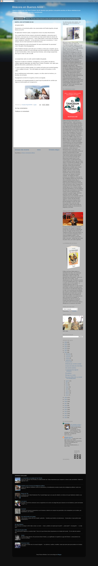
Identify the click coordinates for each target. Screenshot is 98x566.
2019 (65, 399)
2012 (65, 413)
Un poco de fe (68, 361)
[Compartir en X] (45, 105)
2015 (65, 407)
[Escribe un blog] (44, 105)
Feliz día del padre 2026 (21, 529)
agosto (67, 381)
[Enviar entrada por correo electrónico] (40, 104)
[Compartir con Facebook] (47, 105)
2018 (65, 401)
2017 (65, 403)
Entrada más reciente (22, 150)
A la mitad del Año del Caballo (28, 516)
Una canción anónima (70, 367)
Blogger (59, 554)
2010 (65, 417)
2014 (65, 409)
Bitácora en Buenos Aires (27, 7)
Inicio (39, 150)
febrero (68, 393)
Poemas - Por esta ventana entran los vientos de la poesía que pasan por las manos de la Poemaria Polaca (52, 18)
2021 (65, 352)
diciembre (68, 354)
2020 (65, 397)
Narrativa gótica (68, 438)
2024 (65, 346)
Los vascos (24, 501)
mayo (67, 387)
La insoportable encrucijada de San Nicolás (31, 478)
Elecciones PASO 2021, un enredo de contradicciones (73, 378)
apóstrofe (66, 423)
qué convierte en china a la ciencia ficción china (75, 425)
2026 (65, 342)
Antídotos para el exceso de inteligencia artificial (32, 485)
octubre (68, 358)
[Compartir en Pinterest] (48, 105)
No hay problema (19, 524)
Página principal (19, 18)
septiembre (68, 360)
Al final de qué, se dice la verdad (73, 363)
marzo (67, 391)
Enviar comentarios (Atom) (28, 152)
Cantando (23, 509)
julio (67, 382)
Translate (74, 311)
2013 (65, 411)
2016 (65, 405)
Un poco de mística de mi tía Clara (73, 365)
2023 (65, 348)
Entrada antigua (54, 150)
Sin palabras (68, 373)
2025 (65, 344)
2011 (65, 415)
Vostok (22, 535)
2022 (65, 350)
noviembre (68, 356)
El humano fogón (25, 543)
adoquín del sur (68, 437)
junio (67, 384)
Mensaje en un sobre (70, 375)
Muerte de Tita (24, 493)
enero (67, 395)
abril (67, 389)
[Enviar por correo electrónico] (42, 105)
